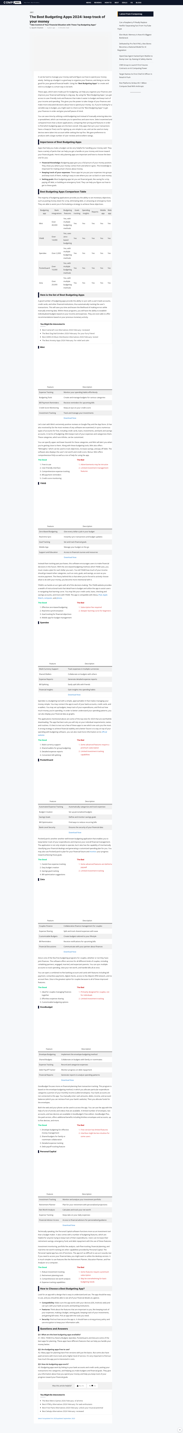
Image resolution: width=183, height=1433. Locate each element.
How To (108, 3)
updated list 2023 (50, 1418)
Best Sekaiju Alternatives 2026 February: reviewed (63, 1411)
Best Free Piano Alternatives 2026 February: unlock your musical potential (72, 1408)
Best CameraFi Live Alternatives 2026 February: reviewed (66, 330)
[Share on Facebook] (28, 76)
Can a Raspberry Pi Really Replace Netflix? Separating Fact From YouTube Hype (134, 25)
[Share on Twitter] (28, 79)
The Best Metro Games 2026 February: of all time (62, 1401)
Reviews (98, 3)
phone (59, 598)
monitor (93, 851)
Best (117, 3)
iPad (100, 595)
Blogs (138, 3)
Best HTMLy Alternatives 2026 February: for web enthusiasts (67, 1404)
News (88, 3)
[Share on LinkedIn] (28, 81)
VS (131, 3)
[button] (179, 1429)
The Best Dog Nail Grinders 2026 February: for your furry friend (68, 333)
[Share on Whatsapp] (28, 83)
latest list (41, 1418)
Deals (124, 3)
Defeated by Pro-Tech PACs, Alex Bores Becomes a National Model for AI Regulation (134, 46)
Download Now (70, 418)
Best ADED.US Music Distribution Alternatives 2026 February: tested (70, 337)
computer (48, 598)
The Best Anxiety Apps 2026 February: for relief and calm (65, 340)
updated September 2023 (66, 1418)
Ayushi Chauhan (37, 28)
